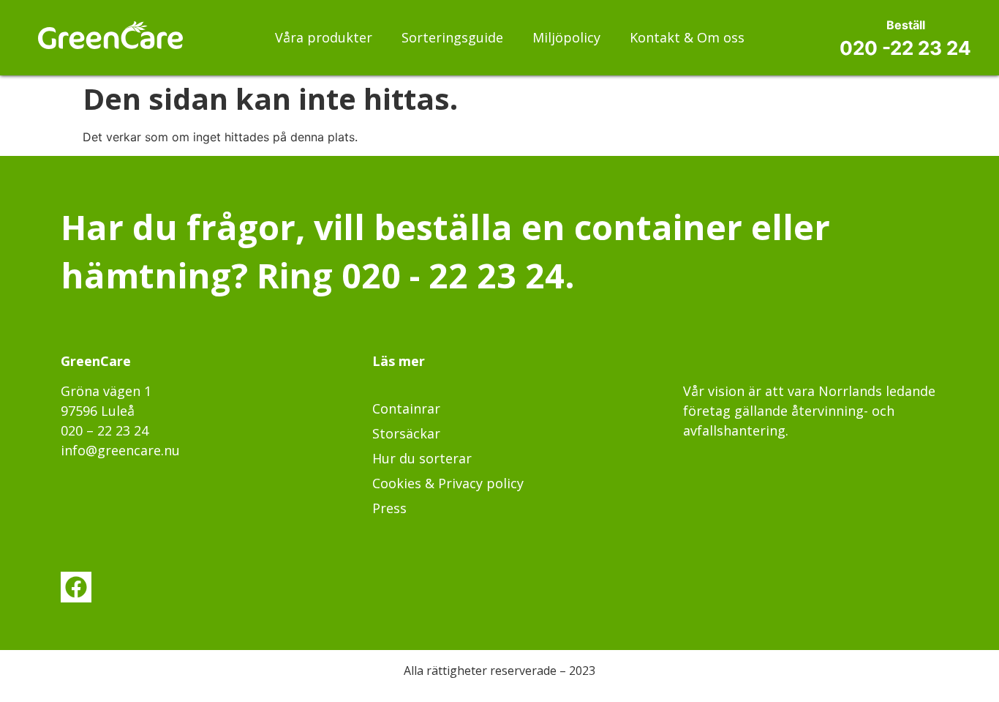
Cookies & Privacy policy (448, 483)
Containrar (406, 408)
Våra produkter (323, 37)
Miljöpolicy (566, 37)
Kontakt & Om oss (687, 37)
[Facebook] (76, 587)
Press (389, 508)
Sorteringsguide (452, 37)
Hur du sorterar (422, 458)
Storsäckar (406, 433)
